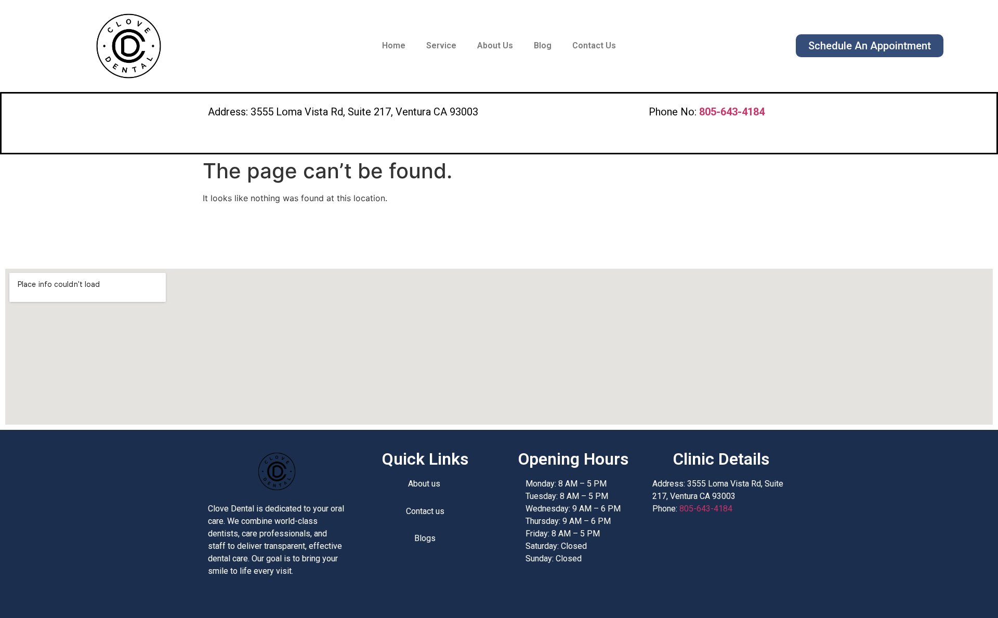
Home (393, 45)
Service (441, 45)
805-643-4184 (705, 509)
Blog (542, 45)
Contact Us (594, 45)
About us (425, 484)
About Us (495, 45)
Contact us (425, 511)
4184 (732, 112)
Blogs (425, 538)
